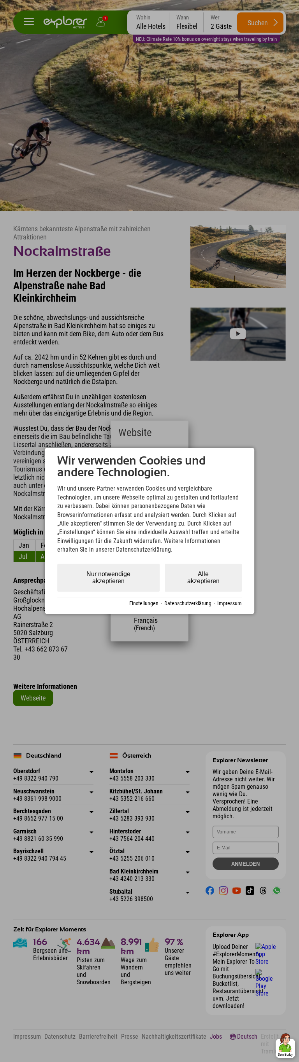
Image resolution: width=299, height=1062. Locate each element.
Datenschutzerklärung (187, 604)
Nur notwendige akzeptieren (108, 577)
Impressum (229, 604)
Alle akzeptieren (203, 577)
